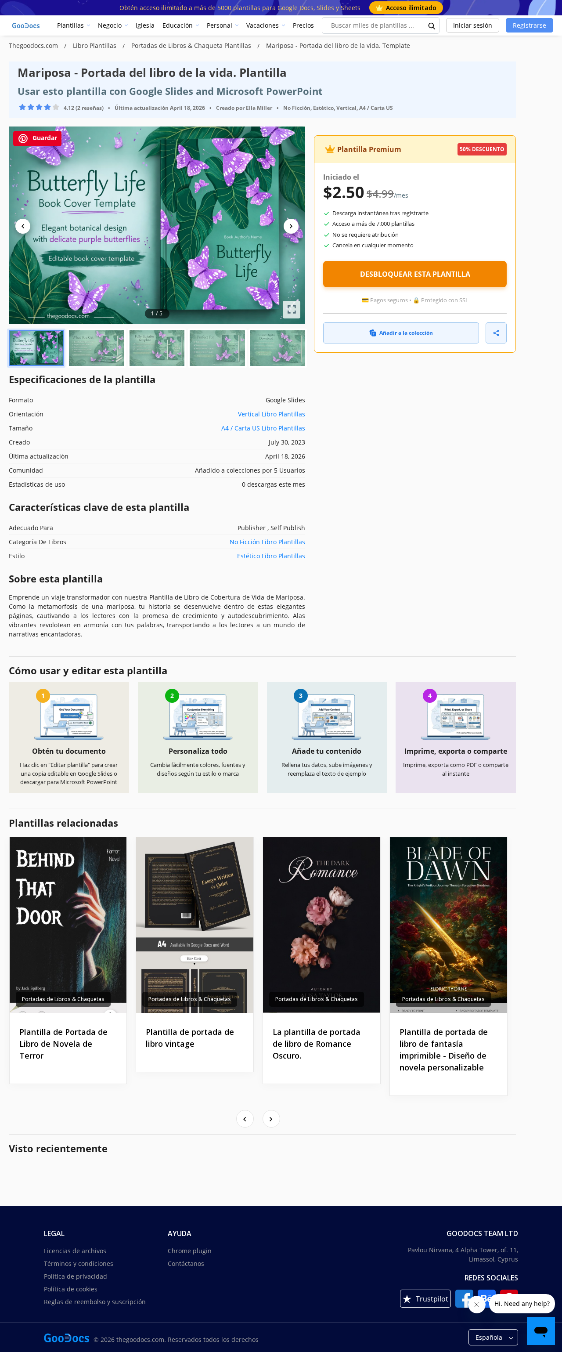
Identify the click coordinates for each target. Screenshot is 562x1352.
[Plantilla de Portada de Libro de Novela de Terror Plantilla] (68, 925)
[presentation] (245, 1119)
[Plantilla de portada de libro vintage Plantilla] (194, 925)
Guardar (44, 138)
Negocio (110, 25)
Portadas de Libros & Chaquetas (63, 999)
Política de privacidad (75, 1276)
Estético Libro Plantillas (271, 556)
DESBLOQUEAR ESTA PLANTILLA (415, 274)
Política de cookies (70, 1289)
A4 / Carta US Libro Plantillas (263, 428)
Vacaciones (262, 25)
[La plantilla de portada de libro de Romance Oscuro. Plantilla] (321, 925)
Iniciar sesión (472, 25)
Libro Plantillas (95, 45)
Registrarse (529, 25)
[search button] (432, 25)
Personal (219, 25)
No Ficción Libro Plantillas (267, 542)
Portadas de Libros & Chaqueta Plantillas (192, 45)
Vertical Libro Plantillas (271, 414)
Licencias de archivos (75, 1251)
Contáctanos (186, 1263)
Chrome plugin (190, 1251)
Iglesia (145, 25)
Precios (303, 25)
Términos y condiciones (78, 1263)
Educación (177, 25)
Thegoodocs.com (34, 45)
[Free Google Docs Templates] (26, 25)
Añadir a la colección (406, 332)
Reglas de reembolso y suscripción (95, 1302)
